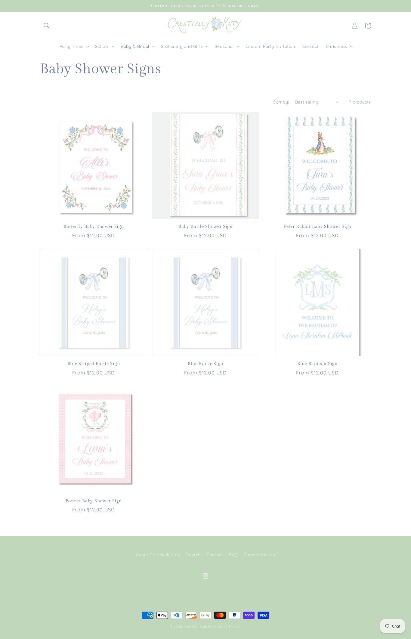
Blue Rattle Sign (205, 363)
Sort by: (281, 102)
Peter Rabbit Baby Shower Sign (317, 226)
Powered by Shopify (224, 626)
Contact (215, 554)
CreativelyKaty (195, 626)
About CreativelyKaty (158, 554)
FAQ (233, 554)
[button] (46, 25)
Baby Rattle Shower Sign (205, 226)
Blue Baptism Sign (317, 363)
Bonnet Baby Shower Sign (94, 501)
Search (193, 554)
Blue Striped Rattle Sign (93, 363)
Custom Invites (259, 554)
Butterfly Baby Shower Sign (93, 226)
